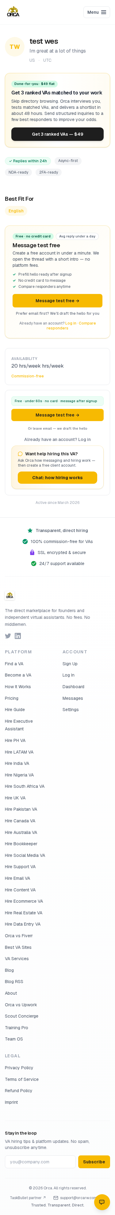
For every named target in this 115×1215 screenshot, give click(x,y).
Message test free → (57, 300)
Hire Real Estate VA (23, 913)
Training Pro (16, 1027)
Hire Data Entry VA (22, 924)
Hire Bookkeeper (21, 843)
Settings (71, 709)
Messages (73, 698)
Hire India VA (17, 763)
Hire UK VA (15, 798)
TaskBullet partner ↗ (28, 1197)
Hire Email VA (17, 878)
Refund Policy (19, 1090)
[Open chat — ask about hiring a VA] (102, 1202)
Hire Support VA (20, 866)
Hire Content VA (20, 890)
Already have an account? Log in (57, 439)
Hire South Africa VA (24, 786)
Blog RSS (14, 981)
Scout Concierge (21, 1016)
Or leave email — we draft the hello (57, 428)
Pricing (11, 698)
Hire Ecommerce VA (24, 901)
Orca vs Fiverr (19, 935)
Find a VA (14, 663)
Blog (9, 970)
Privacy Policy (19, 1067)
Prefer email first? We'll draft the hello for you (57, 313)
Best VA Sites (18, 947)
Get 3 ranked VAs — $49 (57, 134)
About (11, 993)
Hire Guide (15, 709)
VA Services (17, 958)
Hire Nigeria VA (19, 775)
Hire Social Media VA (25, 855)
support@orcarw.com (78, 1197)
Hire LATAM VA (19, 752)
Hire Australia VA (21, 832)
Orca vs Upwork (21, 1005)
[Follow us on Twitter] (8, 636)
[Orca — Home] (13, 12)
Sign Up (70, 663)
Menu (93, 12)
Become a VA (18, 675)
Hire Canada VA (20, 821)
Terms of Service (22, 1079)
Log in (70, 323)
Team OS (14, 1039)
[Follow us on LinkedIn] (18, 636)
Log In (69, 675)
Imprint (11, 1102)
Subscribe (94, 1162)
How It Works (18, 686)
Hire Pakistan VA (21, 809)
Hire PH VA (15, 740)
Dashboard (73, 686)
